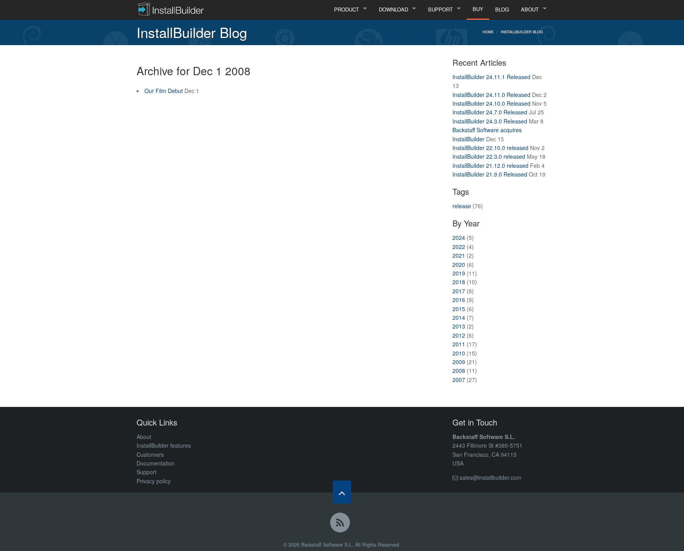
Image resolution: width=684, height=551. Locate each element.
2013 (458, 326)
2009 (458, 362)
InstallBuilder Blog (522, 31)
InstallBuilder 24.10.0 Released (491, 103)
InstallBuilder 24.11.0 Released (491, 95)
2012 (458, 335)
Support (146, 472)
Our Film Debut (163, 91)
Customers (150, 454)
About (144, 437)
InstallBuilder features (164, 445)
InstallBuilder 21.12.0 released (490, 165)
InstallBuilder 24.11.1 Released (491, 77)
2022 (458, 247)
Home (488, 31)
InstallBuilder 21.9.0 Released (489, 174)
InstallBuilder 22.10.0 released (490, 148)
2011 (458, 344)
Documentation (156, 463)
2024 (458, 237)
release (461, 206)
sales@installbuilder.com (490, 477)
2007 (458, 380)
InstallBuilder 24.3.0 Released (489, 121)
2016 (458, 300)
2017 (458, 291)
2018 (458, 282)
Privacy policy (154, 481)
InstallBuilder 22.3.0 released (488, 156)
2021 (458, 255)
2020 (458, 264)
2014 (458, 317)
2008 (458, 370)
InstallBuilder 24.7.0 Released (489, 112)
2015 (458, 309)
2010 (458, 353)
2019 (458, 273)
